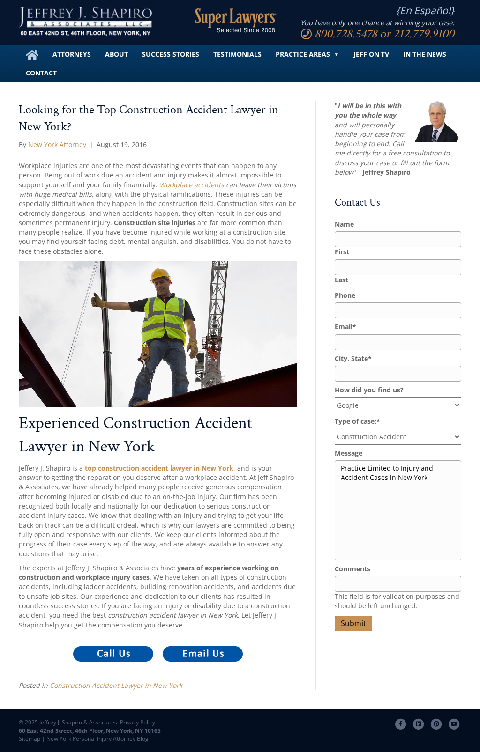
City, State (353, 358)
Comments (352, 568)
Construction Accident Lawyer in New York (116, 685)
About (116, 54)
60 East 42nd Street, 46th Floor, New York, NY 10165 (90, 731)
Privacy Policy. (138, 722)
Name (344, 224)
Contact (41, 72)
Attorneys (71, 54)
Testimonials (237, 54)
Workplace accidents (191, 184)
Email (345, 326)
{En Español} (425, 10)
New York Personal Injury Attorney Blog (97, 739)
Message (348, 453)
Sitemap (29, 739)
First (342, 251)
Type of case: (357, 421)
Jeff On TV (371, 54)
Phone (345, 295)
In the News (424, 54)
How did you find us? (369, 389)
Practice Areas (303, 54)
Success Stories (170, 54)
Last (341, 279)
